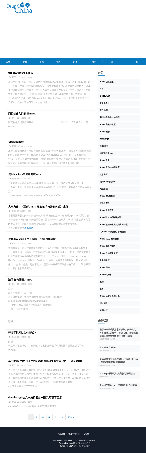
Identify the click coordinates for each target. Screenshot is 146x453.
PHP (101, 89)
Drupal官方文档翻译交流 (110, 217)
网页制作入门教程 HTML (22, 113)
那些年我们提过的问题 (110, 117)
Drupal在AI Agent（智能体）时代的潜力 (118, 385)
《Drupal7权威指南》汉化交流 (113, 232)
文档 (58, 61)
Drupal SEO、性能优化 (109, 239)
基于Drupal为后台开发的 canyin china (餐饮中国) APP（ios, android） (46, 360)
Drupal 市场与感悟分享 (110, 167)
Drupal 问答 (105, 267)
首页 (8, 61)
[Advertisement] (73, 37)
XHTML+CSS (105, 96)
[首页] (19, 7)
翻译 (75, 61)
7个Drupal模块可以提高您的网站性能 (117, 373)
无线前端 (104, 189)
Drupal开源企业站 (107, 246)
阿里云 (67, 446)
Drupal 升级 (105, 160)
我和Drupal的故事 (107, 181)
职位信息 (104, 303)
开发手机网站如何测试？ (22, 332)
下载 (42, 61)
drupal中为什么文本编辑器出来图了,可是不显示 (35, 397)
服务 (102, 289)
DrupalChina (78, 440)
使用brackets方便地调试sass (24, 174)
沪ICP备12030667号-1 (83, 443)
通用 (102, 282)
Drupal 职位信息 (107, 81)
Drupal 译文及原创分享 (110, 296)
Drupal (71, 443)
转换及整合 (105, 203)
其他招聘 (104, 146)
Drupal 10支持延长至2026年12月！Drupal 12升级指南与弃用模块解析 (119, 360)
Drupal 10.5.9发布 (108, 347)
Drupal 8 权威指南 (107, 196)
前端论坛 (104, 310)
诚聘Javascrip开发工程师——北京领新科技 (32, 239)
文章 (25, 61)
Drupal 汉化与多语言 (109, 253)
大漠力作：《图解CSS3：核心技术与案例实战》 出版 (38, 206)
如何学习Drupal (106, 153)
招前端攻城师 (16, 141)
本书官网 (28, 227)
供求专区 (104, 174)
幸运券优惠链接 (85, 446)
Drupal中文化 (105, 274)
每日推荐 (104, 110)
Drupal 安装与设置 (108, 124)
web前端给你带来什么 (20, 72)
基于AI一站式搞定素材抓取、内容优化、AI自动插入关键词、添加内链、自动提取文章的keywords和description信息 (119, 332)
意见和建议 (105, 260)
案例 (94, 61)
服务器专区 (105, 103)
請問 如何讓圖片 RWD (20, 279)
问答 (111, 61)
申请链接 (61, 433)
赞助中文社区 (74, 433)
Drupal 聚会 (105, 131)
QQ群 (86, 433)
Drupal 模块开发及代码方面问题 (114, 224)
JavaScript (104, 139)
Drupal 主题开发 (107, 210)
